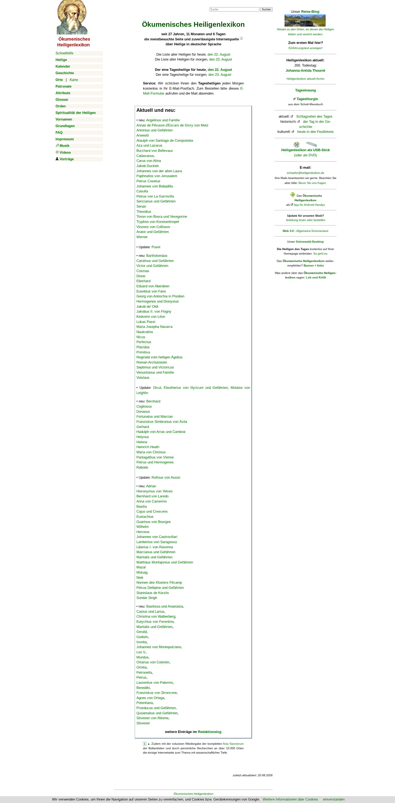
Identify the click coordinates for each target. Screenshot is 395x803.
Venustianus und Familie (155, 372)
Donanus (143, 412)
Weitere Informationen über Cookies (290, 799)
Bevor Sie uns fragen (312, 183)
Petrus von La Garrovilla (155, 196)
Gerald (141, 632)
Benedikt (143, 688)
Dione (140, 276)
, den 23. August (218, 75)
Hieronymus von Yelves (154, 491)
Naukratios (144, 332)
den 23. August (220, 59)
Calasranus (145, 156)
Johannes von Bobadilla (154, 186)
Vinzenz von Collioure (153, 227)
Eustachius (144, 517)
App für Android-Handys (309, 204)
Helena (141, 442)
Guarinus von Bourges (153, 522)
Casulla (142, 191)
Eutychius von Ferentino (155, 622)
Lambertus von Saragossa (156, 542)
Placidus (143, 347)
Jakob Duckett (147, 166)
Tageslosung (305, 90)
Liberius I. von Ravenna (154, 547)
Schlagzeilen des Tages (314, 116)
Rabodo (142, 467)
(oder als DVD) (305, 152)
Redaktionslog (209, 732)
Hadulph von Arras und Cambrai (160, 432)
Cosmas (142, 271)
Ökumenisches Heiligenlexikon (193, 793)
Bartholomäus (156, 256)
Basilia (141, 506)
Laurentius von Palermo (154, 683)
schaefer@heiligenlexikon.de (305, 172)
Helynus (142, 437)
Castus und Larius (150, 612)
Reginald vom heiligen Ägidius (159, 357)
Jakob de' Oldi (147, 307)
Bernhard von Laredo (152, 496)
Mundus (142, 657)
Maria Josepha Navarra (154, 327)
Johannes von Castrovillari (156, 537)
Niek (139, 578)
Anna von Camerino (151, 501)
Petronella (144, 672)
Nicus (140, 337)
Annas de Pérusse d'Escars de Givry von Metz (172, 125)
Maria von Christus (151, 452)
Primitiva (143, 352)
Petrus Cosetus (148, 181)
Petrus (141, 677)
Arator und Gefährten (152, 232)
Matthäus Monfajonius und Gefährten (164, 562)
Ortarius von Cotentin (152, 662)
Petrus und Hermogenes (155, 462)
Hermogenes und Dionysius (157, 301)
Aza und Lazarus (149, 145)
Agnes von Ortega (150, 698)
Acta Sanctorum (233, 743)
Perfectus (143, 342)
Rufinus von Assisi (166, 477)
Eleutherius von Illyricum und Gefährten (196, 388)
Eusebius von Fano (151, 291)
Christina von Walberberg (155, 616)
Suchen (266, 9)
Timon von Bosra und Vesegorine (161, 217)
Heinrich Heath (147, 447)
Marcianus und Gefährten (155, 552)
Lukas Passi (145, 322)
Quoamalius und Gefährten (157, 713)
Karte (74, 80)
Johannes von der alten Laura (159, 171)
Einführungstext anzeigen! (306, 48)
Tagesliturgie (307, 99)
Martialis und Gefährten (154, 557)
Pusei (156, 247)
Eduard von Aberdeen (152, 286)
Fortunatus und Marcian (154, 416)
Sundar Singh (146, 598)
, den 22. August (219, 70)
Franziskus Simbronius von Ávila (161, 422)
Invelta (141, 642)
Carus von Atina (148, 161)
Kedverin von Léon (150, 317)
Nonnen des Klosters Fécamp (159, 582)
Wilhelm (142, 527)
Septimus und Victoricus (155, 367)
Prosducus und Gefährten (156, 708)
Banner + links (314, 265)
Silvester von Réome (152, 718)
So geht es (320, 253)
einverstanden (334, 799)
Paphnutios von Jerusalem (156, 176)
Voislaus (142, 378)
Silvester (143, 723)
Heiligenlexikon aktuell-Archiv (305, 78)
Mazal (141, 567)
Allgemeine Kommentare (312, 231)
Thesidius (143, 212)
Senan (141, 206)
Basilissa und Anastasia (164, 606)
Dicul (157, 388)
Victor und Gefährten (152, 266)
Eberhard (143, 281)
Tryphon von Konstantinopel (157, 222)
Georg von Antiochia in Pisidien (160, 296)
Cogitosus (144, 406)
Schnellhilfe (64, 53)
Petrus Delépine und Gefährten (160, 588)
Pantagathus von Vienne (155, 457)
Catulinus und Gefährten (155, 261)
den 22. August (219, 54)
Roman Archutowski (151, 362)
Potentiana (144, 703)
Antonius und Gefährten (154, 130)
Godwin (142, 637)
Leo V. (141, 652)
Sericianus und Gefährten (155, 201)
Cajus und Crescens (152, 511)
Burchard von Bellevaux (154, 151)
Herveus (142, 532)
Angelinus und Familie (163, 120)
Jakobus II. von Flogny (153, 311)
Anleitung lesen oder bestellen (305, 220)
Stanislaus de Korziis (152, 593)
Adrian (151, 486)
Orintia (141, 667)
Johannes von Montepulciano (158, 647)
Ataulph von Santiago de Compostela (164, 141)
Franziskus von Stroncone (156, 693)
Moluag (142, 572)
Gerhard (142, 427)
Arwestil (142, 135)
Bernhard (153, 401)
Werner (142, 237)
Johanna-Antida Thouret (305, 70)
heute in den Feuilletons (315, 132)
